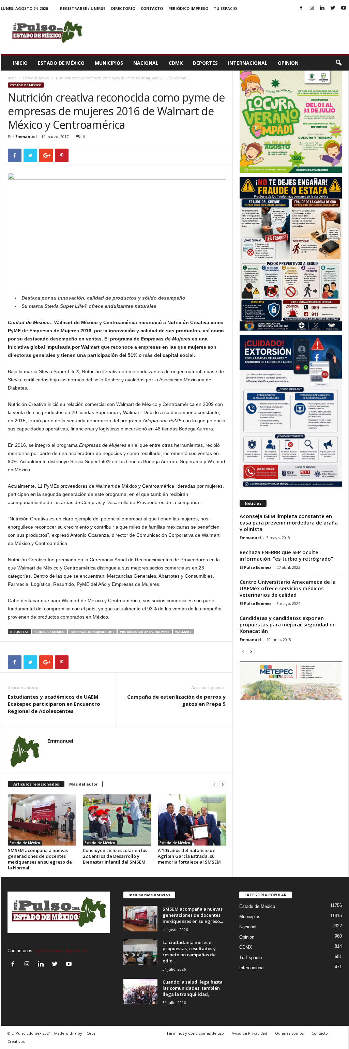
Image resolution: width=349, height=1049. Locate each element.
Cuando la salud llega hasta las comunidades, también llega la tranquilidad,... (193, 988)
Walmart (183, 631)
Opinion (288, 63)
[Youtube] (343, 8)
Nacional (145, 63)
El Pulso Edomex (255, 567)
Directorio (123, 8)
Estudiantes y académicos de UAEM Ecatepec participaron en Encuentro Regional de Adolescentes (54, 703)
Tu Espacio (225, 8)
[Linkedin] (322, 8)
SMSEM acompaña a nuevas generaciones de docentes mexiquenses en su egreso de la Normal (40, 859)
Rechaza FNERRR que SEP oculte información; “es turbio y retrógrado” (286, 555)
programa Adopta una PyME (144, 631)
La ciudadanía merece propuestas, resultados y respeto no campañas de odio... (189, 951)
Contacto (152, 8)
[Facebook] (301, 8)
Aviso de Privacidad (249, 1033)
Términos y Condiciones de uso (195, 1033)
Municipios (109, 63)
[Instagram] (312, 8)
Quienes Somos (289, 1033)
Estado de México (61, 63)
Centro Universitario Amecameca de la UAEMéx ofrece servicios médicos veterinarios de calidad (288, 588)
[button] (338, 63)
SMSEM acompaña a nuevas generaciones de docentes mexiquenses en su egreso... (193, 915)
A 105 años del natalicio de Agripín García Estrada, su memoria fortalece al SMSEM (189, 856)
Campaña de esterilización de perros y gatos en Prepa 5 (176, 700)
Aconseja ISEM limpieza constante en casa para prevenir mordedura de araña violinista (289, 522)
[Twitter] (333, 8)
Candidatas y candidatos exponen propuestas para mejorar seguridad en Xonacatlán (288, 624)
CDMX (176, 63)
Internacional (248, 63)
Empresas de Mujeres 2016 (92, 631)
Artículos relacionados (36, 784)
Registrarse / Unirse (82, 8)
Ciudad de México (49, 631)
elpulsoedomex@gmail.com (62, 950)
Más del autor (83, 784)
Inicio (20, 63)
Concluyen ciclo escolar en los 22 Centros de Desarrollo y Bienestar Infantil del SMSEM (115, 856)
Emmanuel (26, 136)
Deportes (205, 63)
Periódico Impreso (188, 8)
